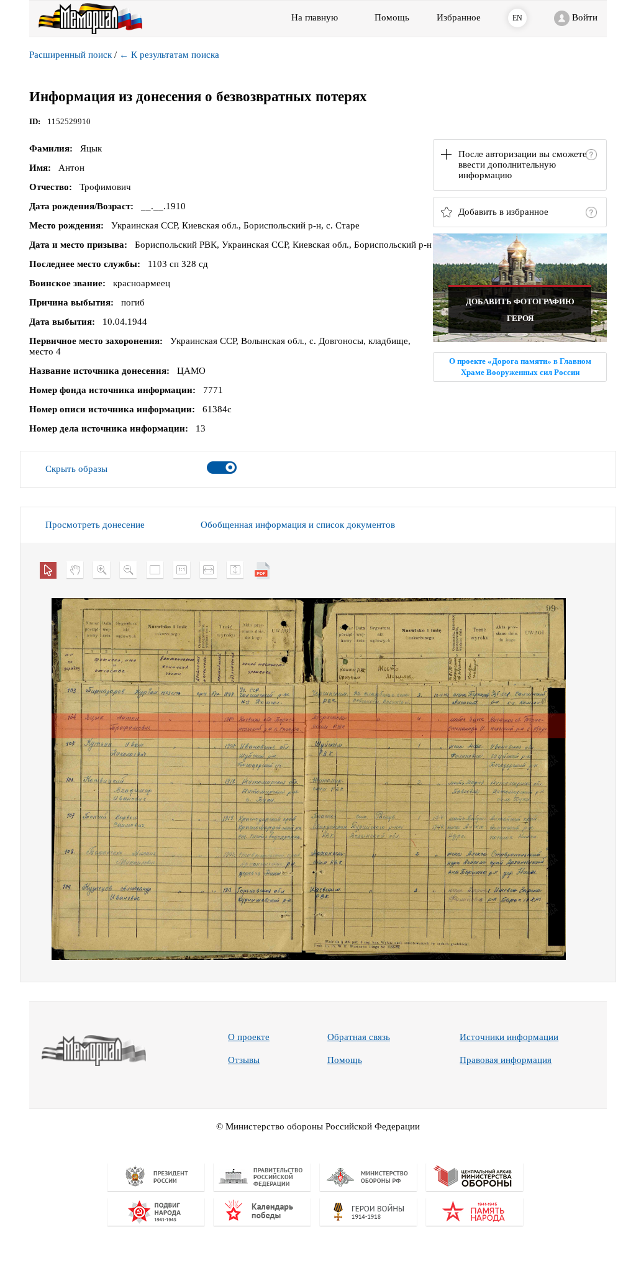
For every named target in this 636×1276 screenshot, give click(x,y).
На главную (314, 17)
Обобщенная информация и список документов (298, 525)
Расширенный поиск (70, 55)
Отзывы (244, 1060)
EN (517, 18)
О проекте (249, 1037)
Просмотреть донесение (95, 525)
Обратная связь (358, 1037)
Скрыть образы (76, 469)
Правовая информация (506, 1060)
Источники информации (509, 1037)
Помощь (344, 1060)
